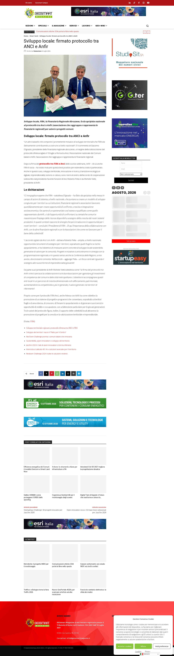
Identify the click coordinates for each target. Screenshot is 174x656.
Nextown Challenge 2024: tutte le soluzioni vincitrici (46, 353)
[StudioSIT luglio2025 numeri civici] (129, 70)
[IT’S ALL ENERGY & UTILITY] (65, 429)
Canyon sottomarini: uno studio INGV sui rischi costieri (58, 31)
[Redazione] (25, 51)
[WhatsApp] (57, 373)
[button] (147, 26)
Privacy (147, 651)
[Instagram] (144, 3)
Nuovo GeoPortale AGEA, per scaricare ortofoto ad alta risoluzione (63, 592)
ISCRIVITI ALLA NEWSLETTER (124, 158)
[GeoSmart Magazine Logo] (37, 623)
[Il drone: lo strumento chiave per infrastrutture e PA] (65, 456)
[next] (148, 32)
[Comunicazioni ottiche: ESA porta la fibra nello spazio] (65, 553)
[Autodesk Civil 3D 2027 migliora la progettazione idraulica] (93, 456)
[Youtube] (148, 3)
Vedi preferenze (161, 646)
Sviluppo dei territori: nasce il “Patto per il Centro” (46, 332)
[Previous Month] (144, 192)
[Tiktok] (134, 3)
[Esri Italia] (108, 18)
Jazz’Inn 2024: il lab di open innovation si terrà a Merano (48, 345)
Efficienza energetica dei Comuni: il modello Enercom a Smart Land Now (37, 469)
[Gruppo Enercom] (129, 150)
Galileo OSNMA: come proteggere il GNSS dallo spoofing (33, 497)
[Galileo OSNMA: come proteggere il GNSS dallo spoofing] (37, 484)
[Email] (68, 373)
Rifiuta (143, 646)
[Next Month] (148, 192)
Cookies (138, 651)
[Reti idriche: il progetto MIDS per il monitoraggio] (37, 553)
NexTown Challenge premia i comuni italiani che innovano (49, 336)
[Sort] (122, 187)
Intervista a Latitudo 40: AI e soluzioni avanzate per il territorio (51, 349)
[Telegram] (79, 373)
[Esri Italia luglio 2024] (65, 391)
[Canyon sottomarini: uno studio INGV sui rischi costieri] (93, 553)
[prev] (144, 32)
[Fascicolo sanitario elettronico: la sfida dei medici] (93, 579)
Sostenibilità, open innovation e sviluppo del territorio (47, 341)
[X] (46, 373)
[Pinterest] (51, 373)
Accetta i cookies (125, 646)
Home (26, 36)
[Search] (114, 187)
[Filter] (118, 187)
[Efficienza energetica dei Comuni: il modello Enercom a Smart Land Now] (37, 456)
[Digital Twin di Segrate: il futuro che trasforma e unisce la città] (93, 484)
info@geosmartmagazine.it (78, 638)
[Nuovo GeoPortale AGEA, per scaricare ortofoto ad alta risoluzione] (65, 579)
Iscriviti (131, 180)
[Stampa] (73, 373)
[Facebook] (139, 3)
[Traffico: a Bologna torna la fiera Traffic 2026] (37, 579)
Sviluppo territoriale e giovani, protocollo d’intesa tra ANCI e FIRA (52, 328)
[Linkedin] (130, 3)
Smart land (34, 36)
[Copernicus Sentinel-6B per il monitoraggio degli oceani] (65, 484)
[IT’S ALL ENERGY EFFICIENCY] (65, 410)
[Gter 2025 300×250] (129, 111)
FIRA (32, 321)
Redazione (37, 51)
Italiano (146, 654)
